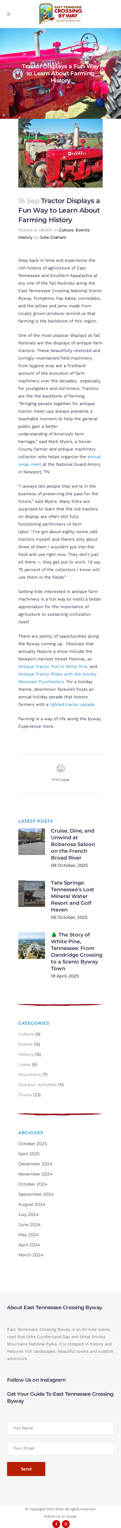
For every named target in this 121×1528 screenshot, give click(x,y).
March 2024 (30, 1255)
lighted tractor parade (72, 704)
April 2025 (28, 1153)
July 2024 (28, 1214)
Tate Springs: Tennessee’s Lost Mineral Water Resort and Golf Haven (72, 896)
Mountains (29, 1074)
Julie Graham (53, 237)
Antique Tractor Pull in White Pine (52, 666)
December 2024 (35, 1164)
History (25, 237)
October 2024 (32, 1184)
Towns (25, 1094)
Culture (66, 230)
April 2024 (29, 1244)
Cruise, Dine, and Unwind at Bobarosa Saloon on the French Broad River (73, 844)
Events (82, 230)
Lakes (24, 1064)
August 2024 (31, 1204)
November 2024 (35, 1174)
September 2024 (36, 1194)
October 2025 (32, 1143)
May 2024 (28, 1234)
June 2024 (29, 1224)
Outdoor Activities (37, 1084)
